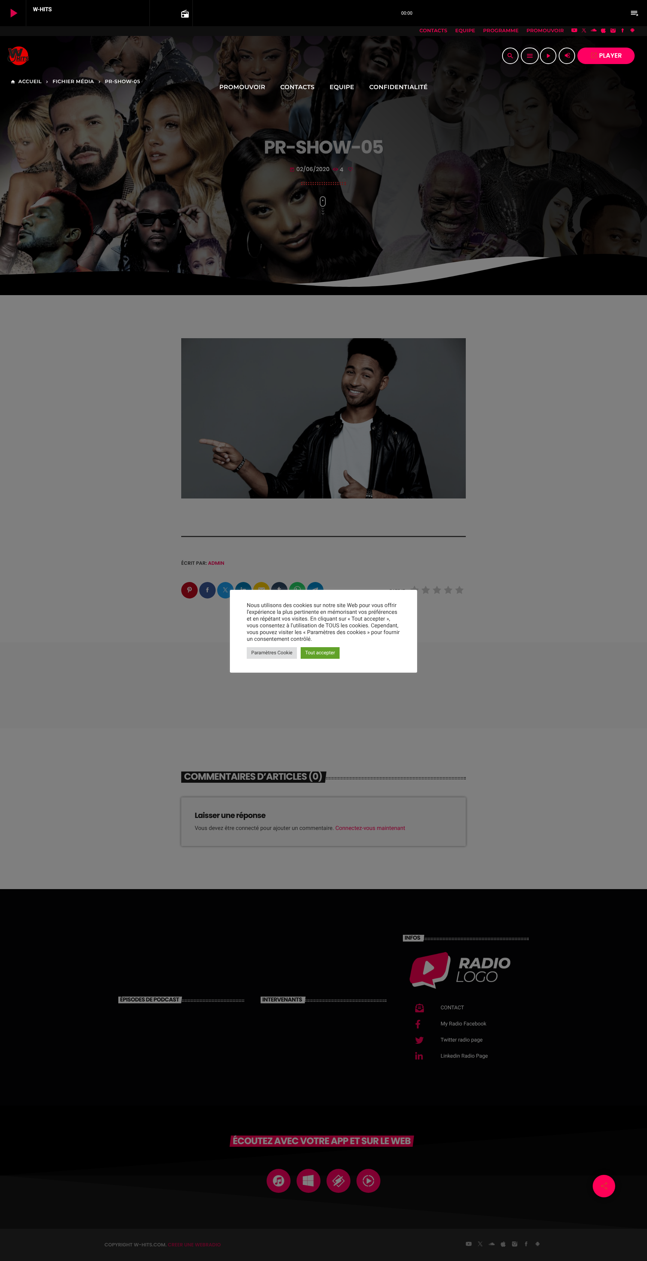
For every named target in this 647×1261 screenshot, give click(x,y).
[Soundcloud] (594, 31)
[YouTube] (574, 31)
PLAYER (606, 55)
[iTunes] (604, 31)
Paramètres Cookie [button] (271, 653)
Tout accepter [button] (320, 653)
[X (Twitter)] (584, 31)
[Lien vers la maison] (18, 56)
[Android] (632, 31)
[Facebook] (623, 31)
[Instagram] (613, 31)
